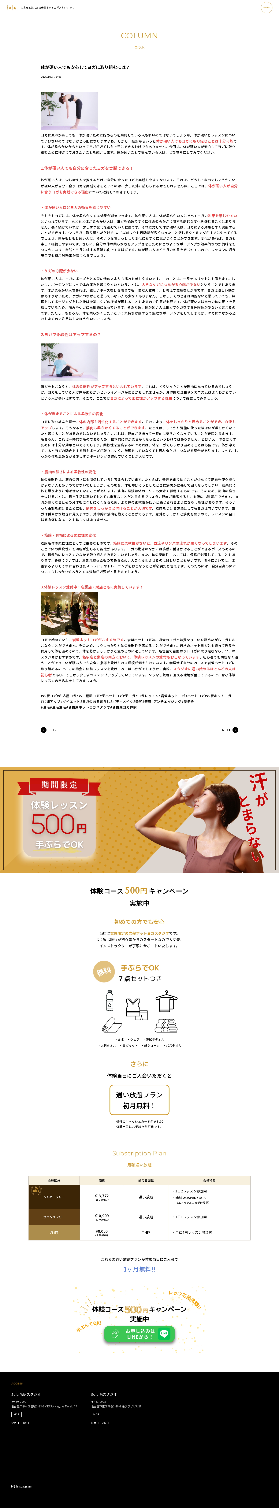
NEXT (226, 730)
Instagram (24, 1486)
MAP (16, 1414)
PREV (52, 730)
